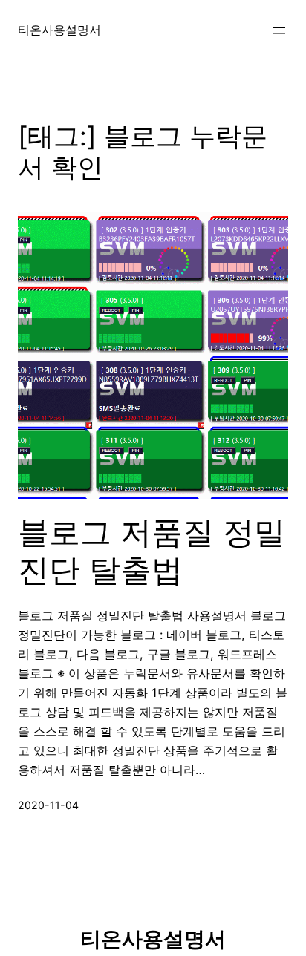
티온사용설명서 (59, 29)
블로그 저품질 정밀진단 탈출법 (151, 551)
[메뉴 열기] (279, 30)
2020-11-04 (48, 805)
